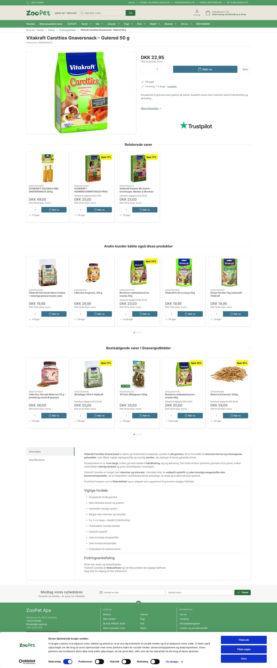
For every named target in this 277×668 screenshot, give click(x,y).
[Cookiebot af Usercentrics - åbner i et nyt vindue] (27, 661)
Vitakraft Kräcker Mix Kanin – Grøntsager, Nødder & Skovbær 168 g (137, 191)
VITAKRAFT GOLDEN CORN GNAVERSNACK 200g (43, 190)
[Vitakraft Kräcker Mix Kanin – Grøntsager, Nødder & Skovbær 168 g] (138, 168)
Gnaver (51, 30)
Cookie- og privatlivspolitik (155, 2)
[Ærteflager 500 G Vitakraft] (93, 374)
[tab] (134, 332)
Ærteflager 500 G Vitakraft (88, 394)
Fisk (142, 623)
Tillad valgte (244, 649)
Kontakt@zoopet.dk (36, 624)
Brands (107, 614)
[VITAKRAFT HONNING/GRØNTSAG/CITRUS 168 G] (93, 168)
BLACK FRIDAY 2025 (114, 623)
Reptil (143, 628)
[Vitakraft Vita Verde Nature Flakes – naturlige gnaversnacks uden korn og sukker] (48, 272)
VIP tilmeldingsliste (237, 2)
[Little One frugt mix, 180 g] (93, 272)
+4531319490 (34, 620)
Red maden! (109, 618)
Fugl (142, 618)
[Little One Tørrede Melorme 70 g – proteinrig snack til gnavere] (48, 374)
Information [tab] (35, 451)
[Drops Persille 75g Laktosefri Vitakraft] (229, 272)
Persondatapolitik (185, 2)
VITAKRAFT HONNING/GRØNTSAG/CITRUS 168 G (91, 191)
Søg (130, 13)
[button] (86, 23)
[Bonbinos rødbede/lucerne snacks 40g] (138, 272)
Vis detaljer (172, 661)
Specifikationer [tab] (37, 459)
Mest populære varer (114, 628)
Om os (131, 2)
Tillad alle (244, 639)
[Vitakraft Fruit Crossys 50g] (184, 272)
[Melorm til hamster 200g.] (229, 374)
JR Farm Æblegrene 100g (133, 394)
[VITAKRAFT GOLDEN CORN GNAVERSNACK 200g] (48, 168)
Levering (172, 86)
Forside (40, 30)
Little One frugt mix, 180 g (88, 292)
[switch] (99, 661)
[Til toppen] (138, 603)
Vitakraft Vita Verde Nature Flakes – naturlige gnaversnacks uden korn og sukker (47, 295)
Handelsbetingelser (211, 2)
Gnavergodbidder (67, 30)
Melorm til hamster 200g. (224, 394)
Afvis (244, 658)
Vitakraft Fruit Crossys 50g (180, 292)
